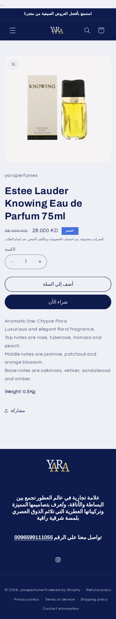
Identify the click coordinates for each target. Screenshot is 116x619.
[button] (12, 30)
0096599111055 (33, 537)
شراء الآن (58, 302)
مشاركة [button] (18, 411)
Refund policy (98, 590)
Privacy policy (26, 599)
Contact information (61, 608)
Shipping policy (94, 599)
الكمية (10, 249)
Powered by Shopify (62, 590)
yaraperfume (31, 590)
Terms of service (60, 599)
